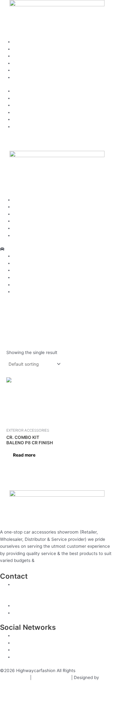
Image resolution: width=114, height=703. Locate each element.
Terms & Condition (51, 677)
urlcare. (8, 684)
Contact (21, 70)
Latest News (26, 77)
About (19, 48)
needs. (42, 560)
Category (22, 63)
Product (21, 55)
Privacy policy (14, 677)
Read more (24, 455)
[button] (57, 249)
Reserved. (87, 670)
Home (19, 41)
